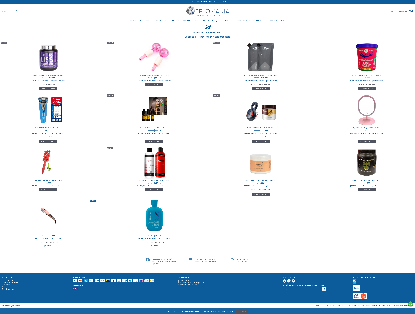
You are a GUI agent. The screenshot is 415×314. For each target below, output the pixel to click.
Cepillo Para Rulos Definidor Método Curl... (48, 180)
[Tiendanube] (11, 306)
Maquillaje (213, 20)
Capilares (187, 20)
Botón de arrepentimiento (404, 306)
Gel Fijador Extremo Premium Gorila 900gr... (367, 180)
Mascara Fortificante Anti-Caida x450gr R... (366, 75)
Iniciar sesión (403, 11)
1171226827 (184, 280)
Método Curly (163, 20)
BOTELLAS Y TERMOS (276, 20)
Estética (176, 20)
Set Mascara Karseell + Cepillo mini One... (260, 128)
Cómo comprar (7, 280)
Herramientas (243, 20)
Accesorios (258, 20)
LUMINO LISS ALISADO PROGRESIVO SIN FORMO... (48, 75)
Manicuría (200, 20)
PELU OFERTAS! (146, 20)
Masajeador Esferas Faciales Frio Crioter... (154, 75)
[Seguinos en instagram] (284, 281)
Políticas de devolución (10, 282)
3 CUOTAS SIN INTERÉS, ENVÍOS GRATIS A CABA (207, 2)
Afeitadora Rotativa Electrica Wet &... (48, 128)
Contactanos (6, 287)
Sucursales (6, 285)
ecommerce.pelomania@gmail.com (192, 282)
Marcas (133, 20)
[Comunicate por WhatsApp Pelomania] (410, 303)
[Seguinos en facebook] (288, 281)
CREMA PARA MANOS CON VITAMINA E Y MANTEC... (260, 180)
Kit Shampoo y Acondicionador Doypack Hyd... (260, 75)
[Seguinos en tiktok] (293, 281)
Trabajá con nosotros (9, 289)
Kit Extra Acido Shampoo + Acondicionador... (154, 180)
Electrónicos (227, 20)
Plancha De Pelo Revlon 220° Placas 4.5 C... (48, 233)
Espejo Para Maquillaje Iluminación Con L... (366, 128)
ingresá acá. (389, 306)
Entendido (241, 311)
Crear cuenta (393, 11)
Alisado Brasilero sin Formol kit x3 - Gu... (154, 128)
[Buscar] (16, 11)
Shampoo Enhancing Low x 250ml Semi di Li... (154, 233)
